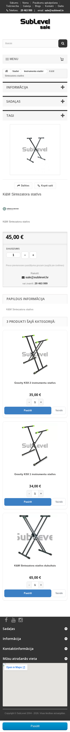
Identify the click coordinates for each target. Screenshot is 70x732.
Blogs (38, 6)
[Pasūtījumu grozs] (62, 59)
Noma (25, 2)
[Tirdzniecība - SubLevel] (35, 23)
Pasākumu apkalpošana (45, 2)
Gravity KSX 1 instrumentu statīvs (35, 474)
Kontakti (49, 6)
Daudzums (13, 249)
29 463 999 (26, 10)
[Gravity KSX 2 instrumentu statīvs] (35, 354)
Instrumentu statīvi (33, 71)
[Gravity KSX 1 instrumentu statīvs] (35, 446)
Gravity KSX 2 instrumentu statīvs (35, 382)
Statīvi (15, 71)
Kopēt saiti (47, 185)
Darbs (61, 6)
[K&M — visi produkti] (11, 209)
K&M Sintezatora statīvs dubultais (35, 565)
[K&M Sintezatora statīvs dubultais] (35, 537)
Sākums (14, 2)
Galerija (27, 6)
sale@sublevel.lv (54, 10)
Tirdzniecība (12, 6)
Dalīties (25, 185)
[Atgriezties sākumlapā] (6, 71)
